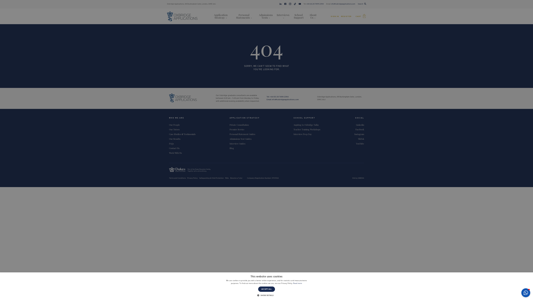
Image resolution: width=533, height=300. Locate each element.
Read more (297, 283)
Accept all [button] (266, 289)
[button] (525, 292)
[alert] (266, 150)
